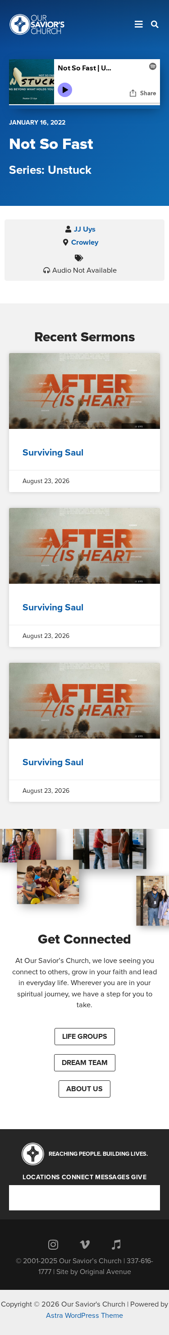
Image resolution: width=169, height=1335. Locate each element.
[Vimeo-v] (84, 1244)
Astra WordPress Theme (84, 1315)
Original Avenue (105, 1271)
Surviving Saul (53, 452)
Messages (112, 1177)
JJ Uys (85, 229)
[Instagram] (53, 1244)
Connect (78, 1177)
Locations (41, 1177)
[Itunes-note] (116, 1244)
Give (138, 1177)
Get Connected (84, 939)
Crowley (84, 242)
